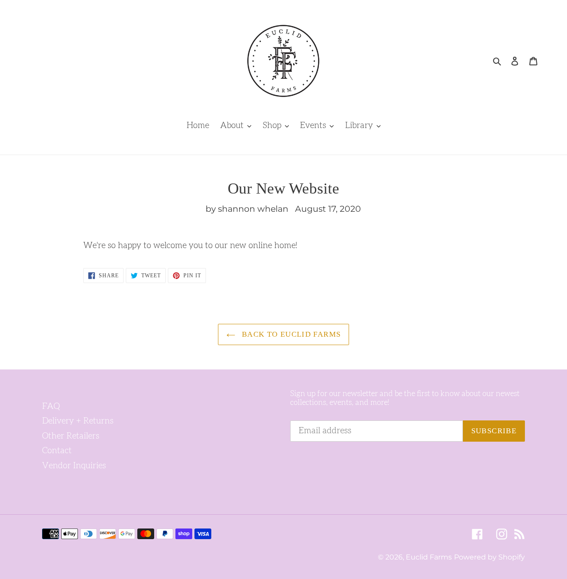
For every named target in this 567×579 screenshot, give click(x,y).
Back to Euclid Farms (290, 334)
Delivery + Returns (77, 421)
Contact (57, 451)
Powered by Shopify (489, 557)
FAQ (51, 406)
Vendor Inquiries (74, 466)
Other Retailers (70, 436)
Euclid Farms (429, 557)
